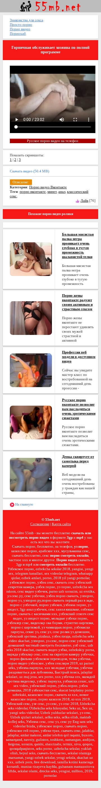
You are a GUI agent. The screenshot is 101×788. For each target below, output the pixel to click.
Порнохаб (18, 33)
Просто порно (21, 24)
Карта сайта (61, 524)
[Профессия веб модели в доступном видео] (31, 370)
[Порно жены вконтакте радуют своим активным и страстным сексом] (31, 318)
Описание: (21, 182)
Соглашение (39, 524)
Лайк (84, 200)
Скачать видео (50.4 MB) (29, 171)
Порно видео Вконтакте (48, 187)
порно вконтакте (33, 191)
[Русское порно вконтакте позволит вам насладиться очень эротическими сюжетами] (31, 422)
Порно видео (20, 29)
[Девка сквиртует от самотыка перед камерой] (31, 474)
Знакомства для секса (26, 20)
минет (52, 191)
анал (61, 191)
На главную (23, 504)
